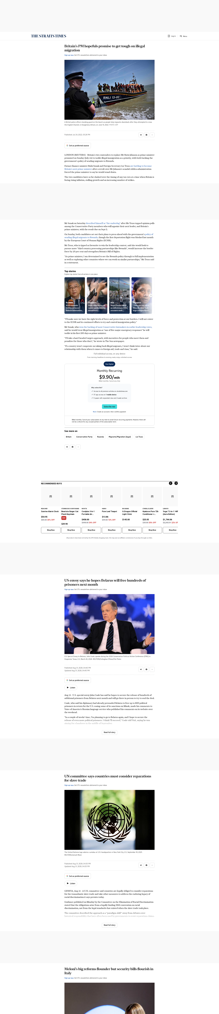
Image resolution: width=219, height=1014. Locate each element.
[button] (172, 36)
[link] (48, 36)
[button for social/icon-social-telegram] (140, 135)
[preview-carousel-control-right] (151, 295)
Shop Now (51, 530)
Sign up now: (69, 55)
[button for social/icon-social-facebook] (146, 135)
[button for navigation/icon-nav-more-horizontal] (152, 135)
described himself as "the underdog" (103, 223)
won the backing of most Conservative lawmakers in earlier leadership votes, (115, 326)
